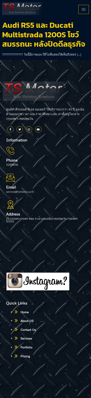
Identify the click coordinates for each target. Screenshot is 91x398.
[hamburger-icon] (83, 9)
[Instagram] (29, 129)
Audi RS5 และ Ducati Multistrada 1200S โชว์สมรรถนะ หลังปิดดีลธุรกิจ (43, 34)
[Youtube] (38, 129)
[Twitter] (20, 129)
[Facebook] (10, 129)
